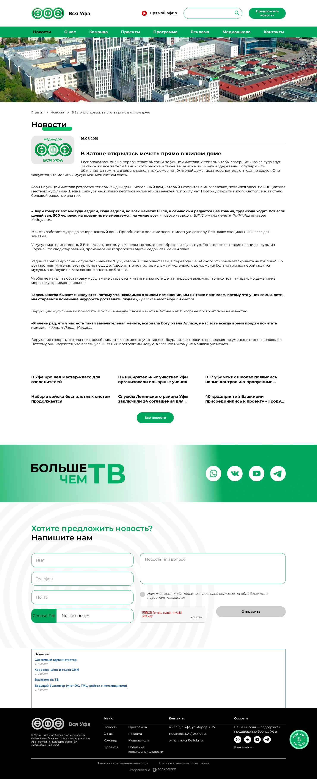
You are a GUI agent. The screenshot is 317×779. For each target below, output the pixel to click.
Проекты (130, 32)
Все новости (155, 417)
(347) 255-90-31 (196, 734)
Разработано (141, 770)
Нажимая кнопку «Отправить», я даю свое (207, 596)
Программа (165, 32)
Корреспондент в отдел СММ (57, 669)
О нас (70, 32)
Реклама (200, 32)
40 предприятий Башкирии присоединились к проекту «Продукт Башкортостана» (245, 401)
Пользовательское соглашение (184, 763)
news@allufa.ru (191, 740)
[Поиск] (235, 12)
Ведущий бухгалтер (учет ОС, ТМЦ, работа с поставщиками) (81, 685)
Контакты (274, 32)
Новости (42, 32)
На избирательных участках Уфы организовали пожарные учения (153, 379)
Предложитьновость (267, 13)
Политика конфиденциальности (145, 749)
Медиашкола (237, 32)
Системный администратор (56, 659)
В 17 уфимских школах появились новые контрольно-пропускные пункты (241, 382)
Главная (37, 112)
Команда (98, 32)
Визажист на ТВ (47, 679)
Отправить (251, 611)
